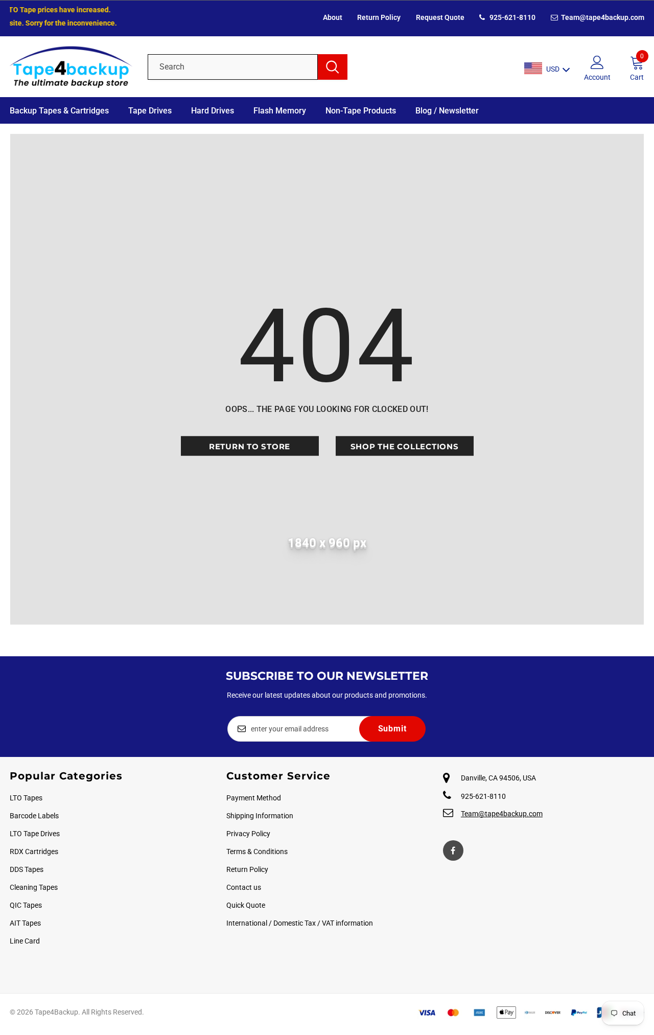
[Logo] (71, 66)
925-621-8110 (511, 17)
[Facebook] (453, 850)
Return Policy (379, 17)
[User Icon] (597, 62)
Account (597, 77)
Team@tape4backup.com (601, 17)
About (332, 17)
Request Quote (440, 17)
